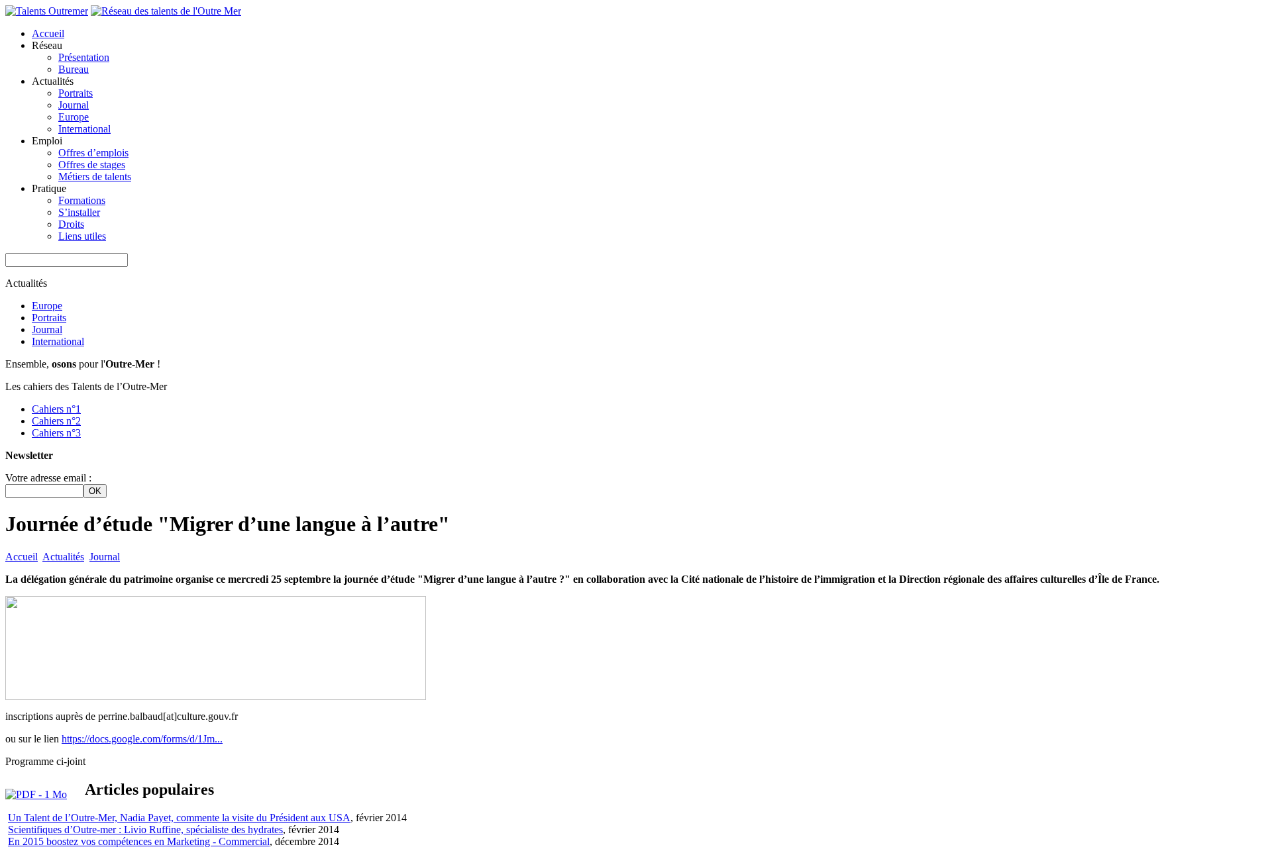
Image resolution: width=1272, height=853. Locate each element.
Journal (73, 105)
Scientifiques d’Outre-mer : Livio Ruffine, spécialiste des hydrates (145, 829)
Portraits (75, 93)
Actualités (63, 556)
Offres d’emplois (93, 152)
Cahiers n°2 (56, 420)
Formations (81, 200)
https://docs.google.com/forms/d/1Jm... (142, 738)
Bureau (73, 69)
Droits (71, 224)
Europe (73, 117)
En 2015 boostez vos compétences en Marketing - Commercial (139, 841)
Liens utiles (82, 236)
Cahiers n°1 (56, 409)
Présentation (83, 57)
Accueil (48, 33)
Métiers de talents (94, 176)
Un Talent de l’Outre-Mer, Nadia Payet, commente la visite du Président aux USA (179, 817)
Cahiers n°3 (56, 432)
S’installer (79, 212)
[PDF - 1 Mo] (36, 794)
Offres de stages (91, 164)
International (84, 128)
